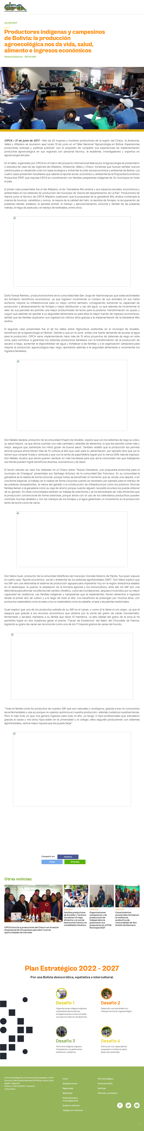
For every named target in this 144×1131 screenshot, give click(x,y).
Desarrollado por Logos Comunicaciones (139, 1124)
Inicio (65, 1078)
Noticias (102, 1088)
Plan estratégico (105, 1078)
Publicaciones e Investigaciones (70, 1099)
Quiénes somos (70, 1083)
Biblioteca (67, 1093)
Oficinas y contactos (108, 1093)
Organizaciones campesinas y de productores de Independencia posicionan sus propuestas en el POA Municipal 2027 (101, 920)
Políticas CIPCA (105, 1083)
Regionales (68, 1088)
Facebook (68, 857)
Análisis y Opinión (71, 1105)
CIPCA (15, 7)
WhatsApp (75, 862)
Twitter (52, 862)
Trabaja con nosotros (73, 1110)
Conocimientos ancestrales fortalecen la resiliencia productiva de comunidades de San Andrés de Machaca (127, 918)
